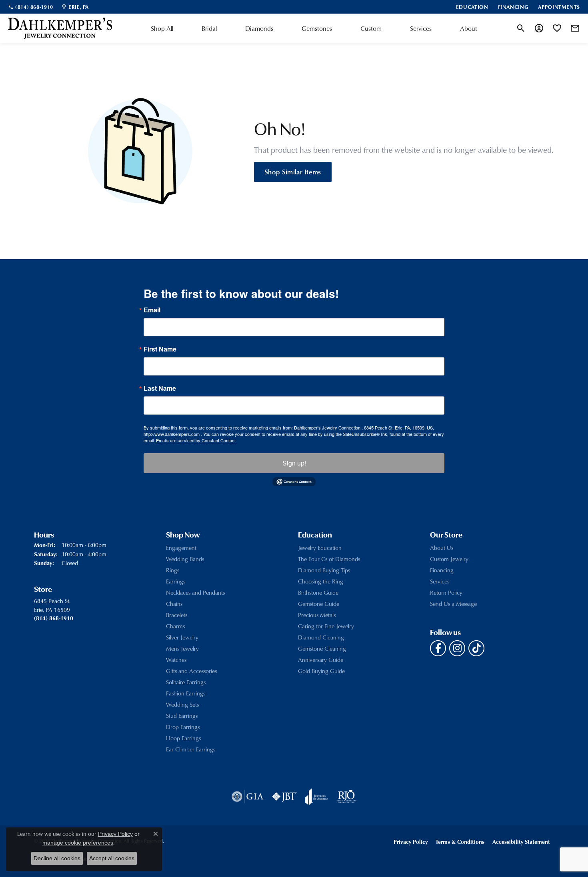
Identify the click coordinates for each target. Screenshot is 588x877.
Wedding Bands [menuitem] (185, 559)
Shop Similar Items (292, 171)
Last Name (160, 388)
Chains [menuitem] (174, 603)
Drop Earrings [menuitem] (183, 727)
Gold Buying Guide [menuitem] (321, 671)
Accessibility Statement (521, 841)
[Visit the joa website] (316, 797)
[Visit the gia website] (248, 797)
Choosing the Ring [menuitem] (320, 581)
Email (152, 310)
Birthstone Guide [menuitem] (318, 592)
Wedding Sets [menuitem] (182, 704)
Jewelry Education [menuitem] (320, 547)
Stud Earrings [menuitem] (182, 715)
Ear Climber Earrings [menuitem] (190, 749)
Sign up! (294, 462)
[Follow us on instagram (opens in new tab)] (457, 648)
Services (421, 28)
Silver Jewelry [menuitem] (182, 637)
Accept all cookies (111, 858)
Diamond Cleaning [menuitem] (321, 637)
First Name (160, 349)
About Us (441, 547)
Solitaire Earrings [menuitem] (186, 682)
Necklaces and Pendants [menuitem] (195, 592)
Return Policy (446, 592)
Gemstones (317, 28)
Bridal (209, 28)
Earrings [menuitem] (175, 581)
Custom (371, 28)
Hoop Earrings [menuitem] (183, 738)
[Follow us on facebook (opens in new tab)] (438, 648)
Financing (442, 570)
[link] (30, 7)
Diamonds (259, 28)
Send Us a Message (453, 603)
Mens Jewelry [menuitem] (182, 648)
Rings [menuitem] (172, 570)
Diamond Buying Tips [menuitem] (324, 570)
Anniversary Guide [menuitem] (320, 659)
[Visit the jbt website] (284, 797)
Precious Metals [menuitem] (317, 615)
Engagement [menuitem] (181, 547)
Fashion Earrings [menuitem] (185, 693)
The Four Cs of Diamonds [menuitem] (329, 559)
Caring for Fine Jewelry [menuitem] (326, 626)
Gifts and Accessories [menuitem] (191, 671)
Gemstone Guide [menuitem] (318, 603)
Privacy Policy (411, 841)
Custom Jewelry (449, 559)
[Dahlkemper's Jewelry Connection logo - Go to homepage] (60, 28)
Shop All (162, 28)
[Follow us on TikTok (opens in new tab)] (476, 648)
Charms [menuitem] (175, 626)
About (468, 28)
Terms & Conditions (460, 841)
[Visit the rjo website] (346, 797)
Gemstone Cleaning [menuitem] (322, 648)
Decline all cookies (57, 858)
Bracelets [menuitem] (176, 615)
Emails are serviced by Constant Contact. (196, 440)
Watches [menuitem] (176, 659)
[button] (521, 28)
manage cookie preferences (77, 842)
